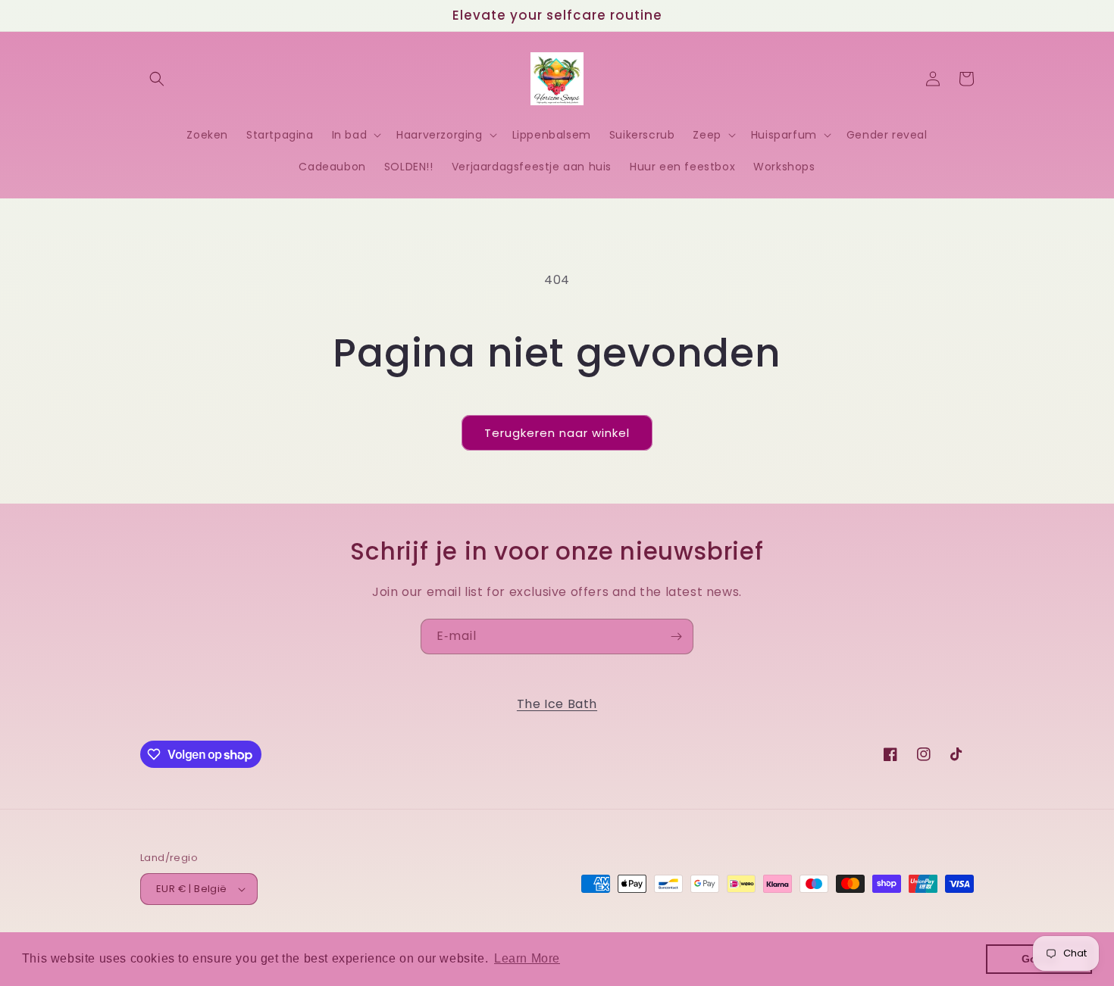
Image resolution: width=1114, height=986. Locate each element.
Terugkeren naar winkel (557, 433)
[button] (157, 78)
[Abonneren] (676, 636)
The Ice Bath (557, 704)
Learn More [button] (527, 958)
